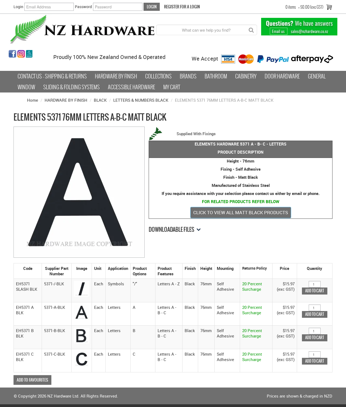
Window (26, 87)
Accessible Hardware (131, 87)
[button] (81, 288)
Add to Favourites (32, 380)
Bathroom (216, 76)
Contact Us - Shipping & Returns (52, 76)
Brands (188, 76)
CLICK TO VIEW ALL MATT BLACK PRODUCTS (240, 212)
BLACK (100, 100)
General (317, 76)
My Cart (171, 87)
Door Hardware (282, 76)
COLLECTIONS (158, 76)
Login (18, 6)
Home (32, 100)
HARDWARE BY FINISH (66, 100)
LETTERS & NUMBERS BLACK (140, 100)
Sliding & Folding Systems (71, 87)
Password (83, 6)
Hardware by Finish (116, 76)
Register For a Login (182, 7)
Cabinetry (246, 76)
